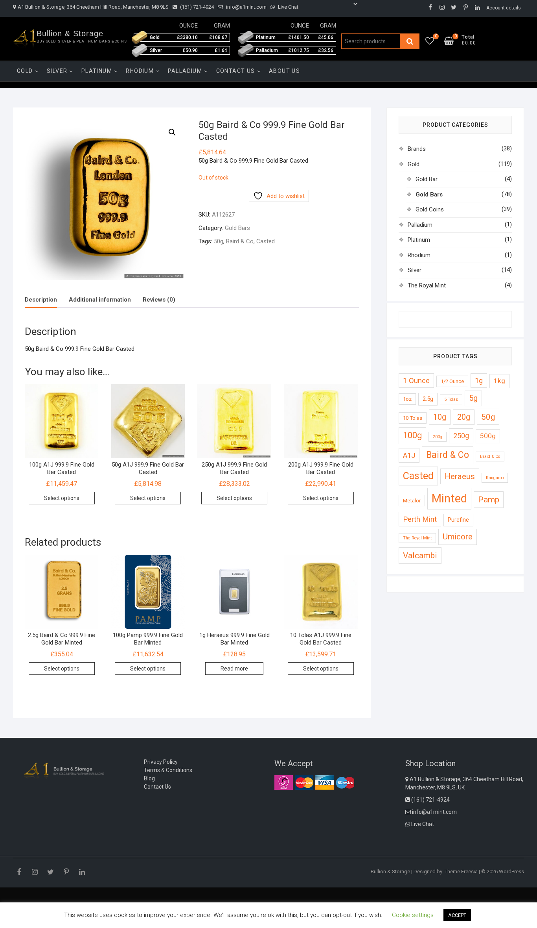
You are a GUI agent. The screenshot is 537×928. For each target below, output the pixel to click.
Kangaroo (495, 477)
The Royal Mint (427, 285)
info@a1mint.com (246, 7)
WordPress (511, 871)
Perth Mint (420, 519)
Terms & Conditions (168, 770)
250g (461, 436)
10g (439, 417)
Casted (265, 241)
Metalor (412, 501)
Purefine (458, 519)
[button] (172, 132)
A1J (409, 455)
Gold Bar (427, 179)
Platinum (96, 71)
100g (412, 435)
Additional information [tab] (100, 299)
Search (409, 41)
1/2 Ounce (452, 381)
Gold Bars (237, 228)
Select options (61, 498)
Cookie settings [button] (413, 915)
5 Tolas (451, 399)
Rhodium (140, 71)
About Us (284, 71)
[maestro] (345, 782)
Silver (57, 71)
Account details (503, 8)
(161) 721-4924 (196, 7)
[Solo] (283, 782)
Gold (25, 71)
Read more (234, 668)
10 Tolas (412, 418)
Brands (417, 148)
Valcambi (420, 555)
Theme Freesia (461, 871)
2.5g (428, 398)
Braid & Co (490, 456)
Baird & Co (240, 241)
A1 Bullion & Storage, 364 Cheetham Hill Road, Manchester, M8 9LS (93, 7)
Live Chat (287, 7)
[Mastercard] (304, 782)
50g (218, 241)
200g (437, 436)
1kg (499, 381)
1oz (407, 399)
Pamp (488, 499)
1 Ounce (416, 380)
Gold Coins (430, 209)
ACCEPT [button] (457, 915)
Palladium (185, 71)
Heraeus (460, 476)
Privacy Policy (161, 762)
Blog (149, 778)
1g (479, 380)
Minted (449, 498)
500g (488, 436)
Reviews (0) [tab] (159, 299)
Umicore (458, 536)
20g (463, 417)
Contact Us (235, 71)
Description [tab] (41, 299)
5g (473, 398)
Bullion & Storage (70, 33)
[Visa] (324, 782)
